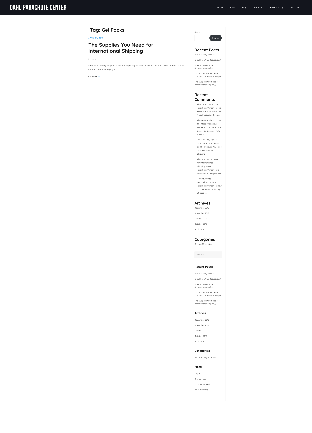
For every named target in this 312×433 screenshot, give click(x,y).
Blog (244, 7)
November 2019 (202, 213)
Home (220, 7)
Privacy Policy (276, 7)
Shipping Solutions (203, 244)
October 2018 (201, 224)
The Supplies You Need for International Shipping (120, 48)
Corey (93, 59)
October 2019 (201, 218)
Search (198, 32)
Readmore (94, 76)
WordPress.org (201, 390)
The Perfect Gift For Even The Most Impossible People (209, 111)
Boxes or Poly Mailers (205, 54)
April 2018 (199, 229)
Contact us (258, 7)
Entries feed (200, 379)
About (232, 7)
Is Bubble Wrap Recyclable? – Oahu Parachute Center (206, 182)
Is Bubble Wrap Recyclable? (208, 60)
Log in (197, 373)
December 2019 (202, 208)
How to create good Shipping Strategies (209, 189)
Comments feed (202, 384)
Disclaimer (295, 7)
